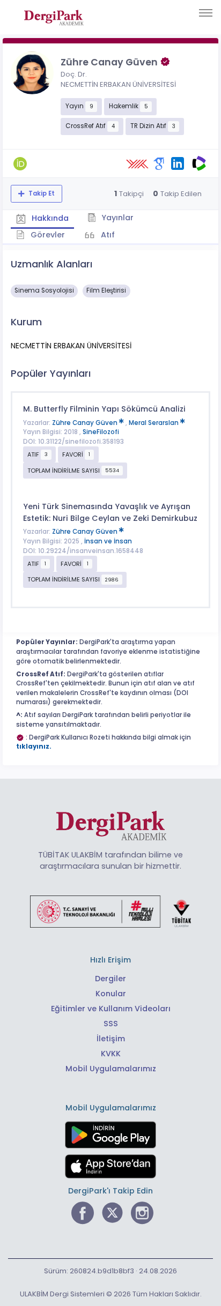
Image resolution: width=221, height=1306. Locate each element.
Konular (110, 993)
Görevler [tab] (46, 234)
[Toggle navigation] (205, 12)
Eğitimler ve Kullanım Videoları (111, 1008)
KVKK (111, 1053)
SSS (111, 1023)
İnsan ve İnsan (108, 541)
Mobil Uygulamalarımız (110, 1068)
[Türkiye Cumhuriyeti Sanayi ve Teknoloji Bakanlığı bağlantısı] (110, 911)
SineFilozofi (101, 432)
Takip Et (41, 193)
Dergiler (110, 978)
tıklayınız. (33, 746)
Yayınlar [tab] (116, 217)
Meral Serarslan (154, 423)
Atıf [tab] (107, 234)
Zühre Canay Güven (85, 423)
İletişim (111, 1038)
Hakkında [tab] (49, 218)
